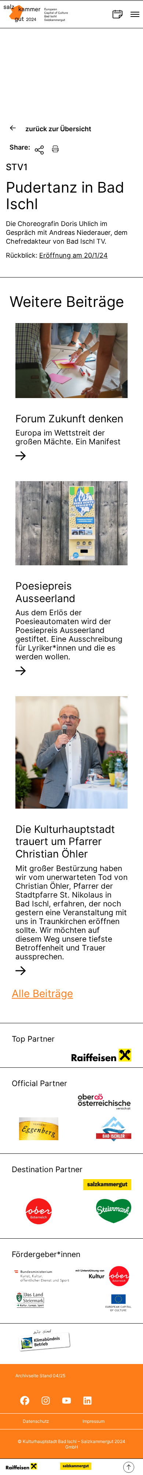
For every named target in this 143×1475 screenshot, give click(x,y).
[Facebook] (24, 1400)
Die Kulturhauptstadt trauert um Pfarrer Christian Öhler (65, 841)
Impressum (93, 1421)
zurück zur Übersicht (58, 129)
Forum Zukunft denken (69, 418)
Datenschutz (36, 1421)
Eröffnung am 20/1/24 (73, 255)
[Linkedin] (87, 1400)
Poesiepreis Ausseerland (45, 592)
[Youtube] (66, 1400)
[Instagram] (45, 1400)
